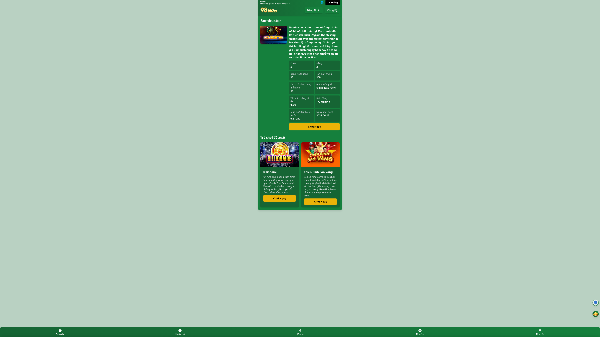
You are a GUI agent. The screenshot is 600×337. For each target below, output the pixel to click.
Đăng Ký (332, 10)
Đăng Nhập (313, 10)
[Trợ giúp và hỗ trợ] (595, 303)
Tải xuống (332, 2)
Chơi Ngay (314, 126)
